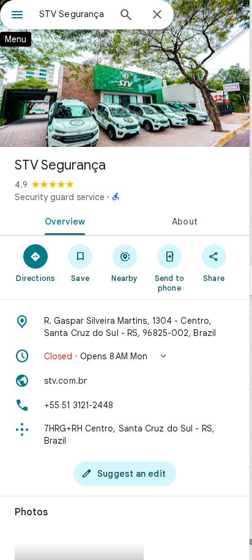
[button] (125, 356)
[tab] (62, 220)
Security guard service (60, 197)
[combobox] (74, 14)
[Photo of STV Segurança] (125, 73)
